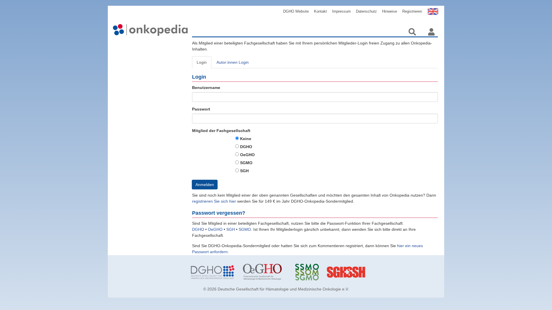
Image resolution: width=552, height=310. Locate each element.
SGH (244, 170)
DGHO (246, 146)
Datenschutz (366, 11)
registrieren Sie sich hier (214, 201)
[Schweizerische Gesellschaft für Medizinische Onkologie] (317, 272)
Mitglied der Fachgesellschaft (221, 130)
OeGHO (247, 154)
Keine (245, 138)
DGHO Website (296, 11)
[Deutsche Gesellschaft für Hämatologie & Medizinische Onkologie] (212, 272)
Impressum (341, 11)
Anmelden (204, 184)
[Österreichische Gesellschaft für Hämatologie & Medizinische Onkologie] (264, 272)
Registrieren (412, 11)
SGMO (246, 162)
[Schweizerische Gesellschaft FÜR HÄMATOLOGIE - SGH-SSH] (369, 272)
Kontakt (320, 11)
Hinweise (389, 11)
